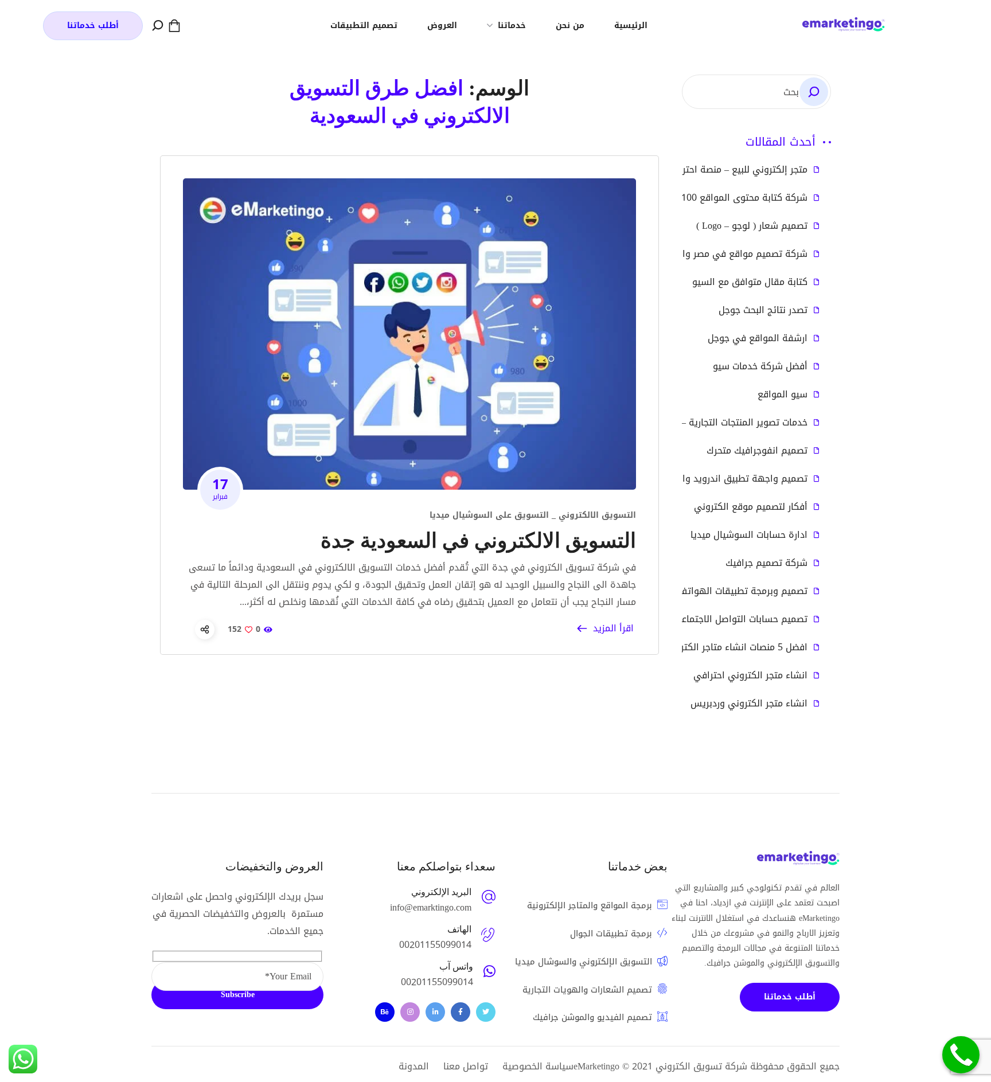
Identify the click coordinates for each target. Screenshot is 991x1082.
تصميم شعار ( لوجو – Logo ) (751, 226)
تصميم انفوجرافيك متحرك (757, 451)
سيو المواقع (782, 394)
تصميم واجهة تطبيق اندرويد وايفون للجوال (720, 479)
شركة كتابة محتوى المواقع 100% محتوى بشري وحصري (697, 198)
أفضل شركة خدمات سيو (760, 366)
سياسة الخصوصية (537, 1066)
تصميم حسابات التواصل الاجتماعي (740, 619)
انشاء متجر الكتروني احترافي (750, 675)
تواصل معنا (465, 1066)
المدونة (414, 1066)
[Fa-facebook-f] (460, 1012)
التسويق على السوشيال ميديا (489, 515)
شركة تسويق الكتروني (701, 1066)
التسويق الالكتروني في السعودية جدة (478, 540)
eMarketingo (596, 1066)
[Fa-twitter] (486, 1012)
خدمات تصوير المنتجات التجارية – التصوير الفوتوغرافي (702, 422)
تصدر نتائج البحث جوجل (763, 310)
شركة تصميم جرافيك (766, 563)
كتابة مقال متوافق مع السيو (749, 282)
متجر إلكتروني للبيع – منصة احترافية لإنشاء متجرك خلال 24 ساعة (679, 170)
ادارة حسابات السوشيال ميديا (748, 535)
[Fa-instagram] (410, 1012)
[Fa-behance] (385, 1012)
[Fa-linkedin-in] (435, 1012)
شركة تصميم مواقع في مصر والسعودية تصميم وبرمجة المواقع (680, 254)
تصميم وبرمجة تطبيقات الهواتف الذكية (728, 591)
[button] (174, 25)
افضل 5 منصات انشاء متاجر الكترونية (735, 647)
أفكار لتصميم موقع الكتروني (750, 507)
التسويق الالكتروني (597, 515)
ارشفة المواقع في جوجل (757, 338)
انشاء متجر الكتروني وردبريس (748, 703)
